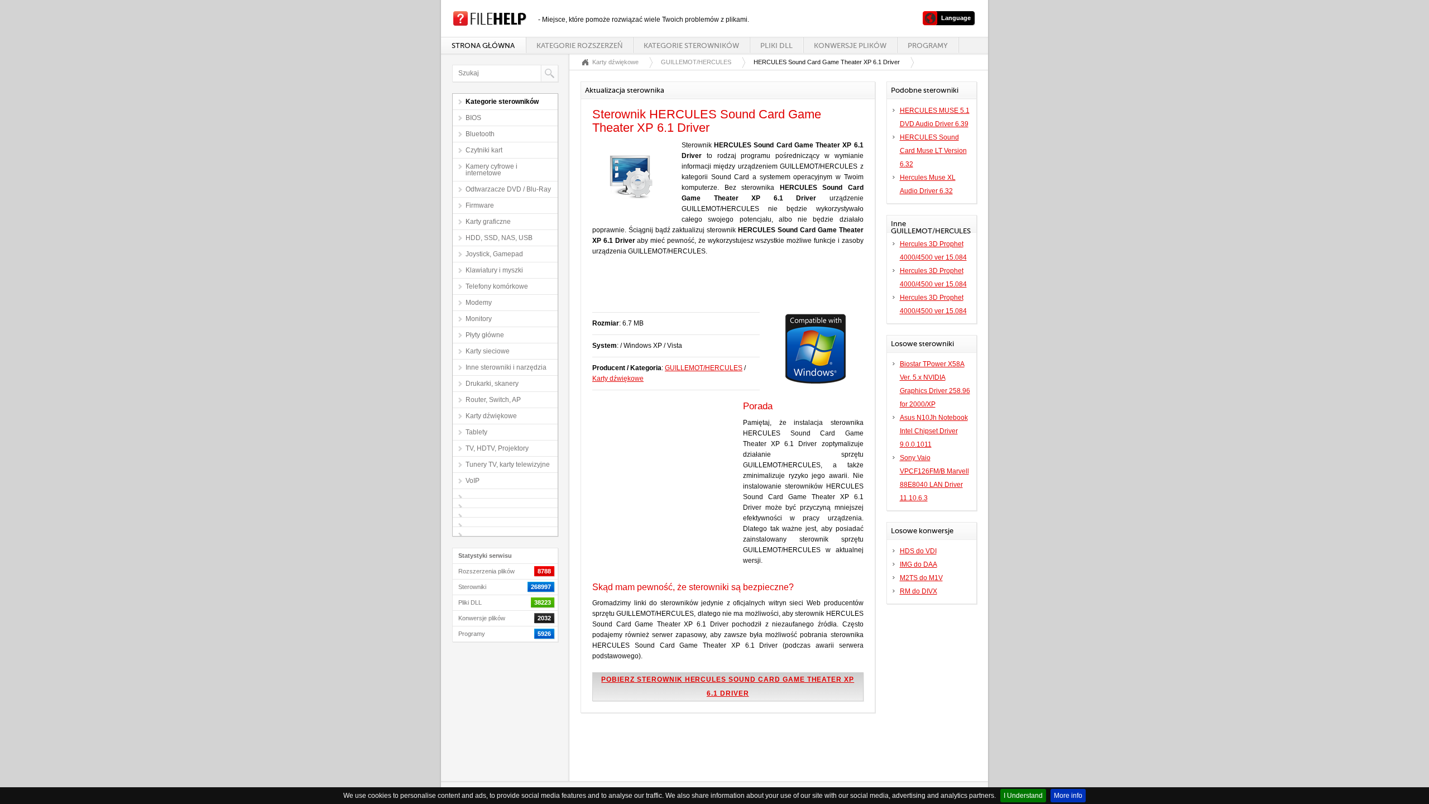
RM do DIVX (918, 591)
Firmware (480, 205)
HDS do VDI (918, 551)
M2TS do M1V (921, 578)
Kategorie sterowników (691, 45)
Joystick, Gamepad (494, 254)
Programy (928, 45)
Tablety (476, 432)
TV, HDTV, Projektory (497, 448)
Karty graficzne (488, 222)
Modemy (479, 303)
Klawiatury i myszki (494, 270)
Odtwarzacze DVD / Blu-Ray (508, 189)
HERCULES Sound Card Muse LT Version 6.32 (933, 150)
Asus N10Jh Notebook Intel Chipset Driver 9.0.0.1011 (934, 431)
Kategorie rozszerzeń (579, 45)
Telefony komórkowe (497, 286)
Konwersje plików (850, 45)
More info (1068, 796)
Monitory (479, 319)
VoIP (472, 481)
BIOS (473, 118)
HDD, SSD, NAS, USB (499, 238)
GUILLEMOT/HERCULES (696, 62)
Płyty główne (485, 335)
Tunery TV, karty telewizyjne (508, 464)
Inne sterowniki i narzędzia (506, 367)
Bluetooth (480, 134)
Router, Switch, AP (493, 400)
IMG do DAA (918, 564)
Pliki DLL (776, 45)
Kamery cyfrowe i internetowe (491, 169)
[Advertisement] (722, 290)
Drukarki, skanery (492, 383)
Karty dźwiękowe (491, 416)
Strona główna (483, 45)
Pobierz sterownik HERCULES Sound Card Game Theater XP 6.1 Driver (727, 686)
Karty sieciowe (488, 351)
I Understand (1023, 796)
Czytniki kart (484, 150)
